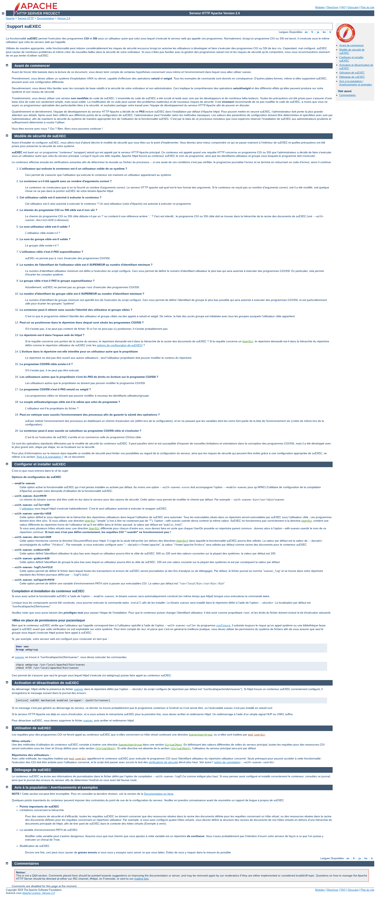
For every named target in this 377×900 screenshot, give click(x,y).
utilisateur (28, 508)
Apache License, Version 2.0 (38, 893)
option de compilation (227, 762)
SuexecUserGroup (200, 734)
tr (330, 32)
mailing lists (141, 878)
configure (223, 625)
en (306, 32)
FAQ (343, 7)
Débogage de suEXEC (352, 76)
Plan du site (367, 7)
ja (318, 32)
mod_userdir (256, 734)
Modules (320, 7)
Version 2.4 (63, 18)
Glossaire (353, 7)
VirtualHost (173, 744)
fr (312, 32)
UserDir (247, 341)
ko (324, 32)
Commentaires (347, 95)
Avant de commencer (351, 45)
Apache (10, 18)
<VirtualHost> (105, 748)
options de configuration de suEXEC (119, 345)
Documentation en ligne (158, 793)
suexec (19, 657)
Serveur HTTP (26, 18)
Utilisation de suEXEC (352, 72)
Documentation (45, 18)
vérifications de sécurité (163, 762)
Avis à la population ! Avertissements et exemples (355, 83)
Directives (332, 7)
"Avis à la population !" (50, 456)
